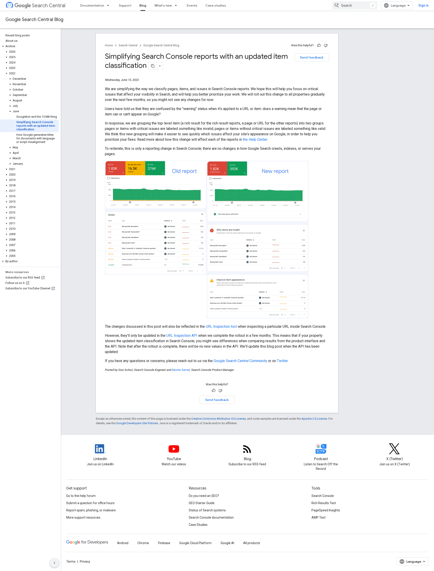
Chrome (143, 543)
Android (122, 543)
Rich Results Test (323, 503)
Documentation (92, 5)
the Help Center (255, 139)
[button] (29, 46)
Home (109, 45)
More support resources (83, 517)
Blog (142, 5)
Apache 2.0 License (314, 418)
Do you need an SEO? (204, 496)
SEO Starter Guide (202, 503)
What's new (163, 5)
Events (192, 5)
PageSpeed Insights (325, 510)
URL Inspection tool (221, 326)
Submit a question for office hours (90, 503)
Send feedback (311, 57)
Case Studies (198, 525)
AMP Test (318, 517)
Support (125, 5)
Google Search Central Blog (34, 19)
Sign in (423, 5)
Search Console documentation (211, 517)
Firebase (164, 543)
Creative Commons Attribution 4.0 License (218, 418)
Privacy (85, 561)
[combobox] (354, 5)
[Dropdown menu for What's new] (177, 5)
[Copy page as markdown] (153, 66)
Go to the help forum (81, 496)
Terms (70, 561)
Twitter (282, 361)
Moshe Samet (181, 370)
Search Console (322, 496)
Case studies (215, 5)
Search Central (48, 5)
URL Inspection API (181, 335)
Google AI (227, 543)
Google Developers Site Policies (137, 423)
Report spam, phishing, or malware (91, 510)
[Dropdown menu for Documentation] (109, 5)
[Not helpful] (325, 45)
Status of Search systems (207, 510)
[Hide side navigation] (54, 562)
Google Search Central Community (240, 361)
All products (251, 543)
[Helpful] (319, 45)
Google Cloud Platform (195, 543)
